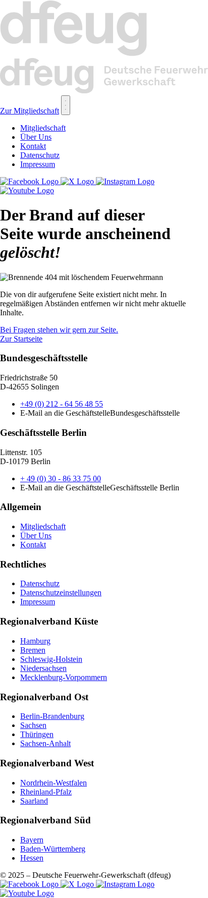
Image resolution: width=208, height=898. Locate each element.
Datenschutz (40, 155)
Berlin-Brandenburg (52, 716)
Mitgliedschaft (43, 128)
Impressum (37, 164)
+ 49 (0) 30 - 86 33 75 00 (60, 478)
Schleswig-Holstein (51, 659)
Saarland (34, 801)
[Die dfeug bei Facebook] (30, 181)
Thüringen (37, 734)
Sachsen (33, 725)
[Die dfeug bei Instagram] (125, 181)
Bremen (32, 650)
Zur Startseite (21, 338)
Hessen (31, 858)
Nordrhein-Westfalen (53, 782)
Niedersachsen (43, 668)
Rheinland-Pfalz (46, 792)
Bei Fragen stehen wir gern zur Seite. (59, 329)
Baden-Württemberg (52, 849)
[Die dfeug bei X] (78, 181)
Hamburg (35, 641)
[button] (65, 105)
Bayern (31, 839)
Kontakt (33, 146)
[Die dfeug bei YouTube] (27, 190)
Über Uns (35, 137)
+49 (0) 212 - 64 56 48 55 (61, 404)
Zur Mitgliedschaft (29, 110)
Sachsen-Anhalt (45, 743)
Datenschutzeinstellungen (60, 592)
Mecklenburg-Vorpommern (63, 677)
